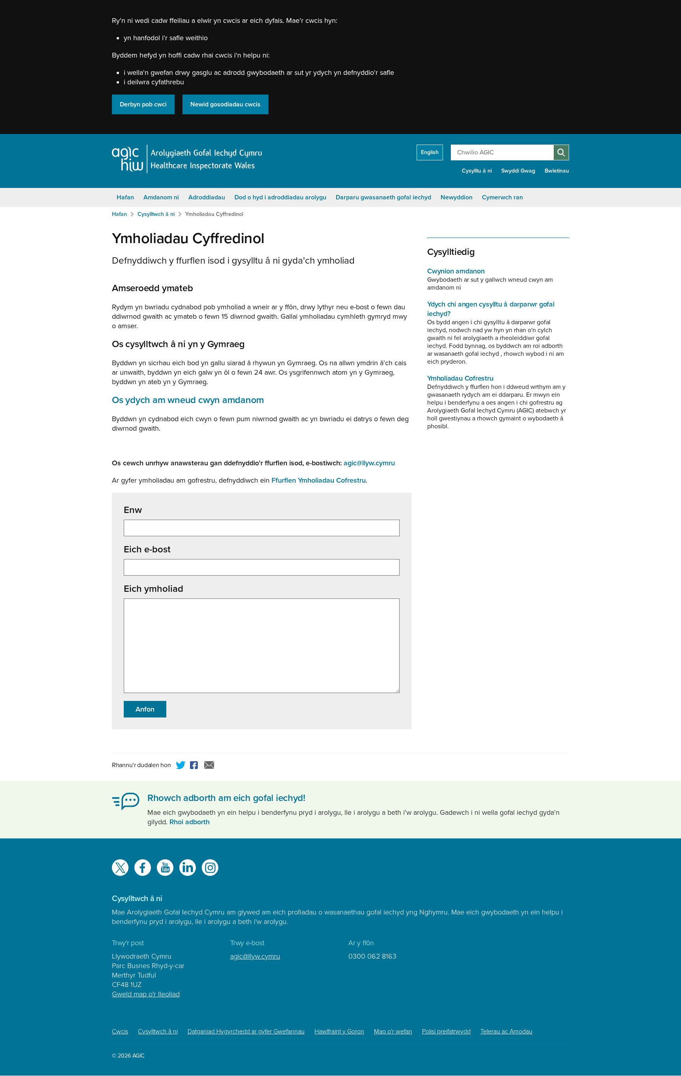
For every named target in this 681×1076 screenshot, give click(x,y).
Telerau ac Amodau (506, 1031)
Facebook (195, 766)
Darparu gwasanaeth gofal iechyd (383, 197)
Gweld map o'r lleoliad (146, 994)
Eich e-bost (147, 549)
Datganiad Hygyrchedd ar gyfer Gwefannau (246, 1031)
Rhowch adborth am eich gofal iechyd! (226, 798)
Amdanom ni (161, 197)
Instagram (210, 867)
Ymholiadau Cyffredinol (214, 214)
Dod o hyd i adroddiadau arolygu (280, 197)
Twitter (181, 766)
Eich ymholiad (153, 589)
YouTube (165, 867)
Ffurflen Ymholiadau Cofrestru (319, 480)
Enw (133, 510)
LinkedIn (187, 867)
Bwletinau (557, 170)
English (430, 152)
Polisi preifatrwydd (446, 1031)
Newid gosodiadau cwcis (225, 104)
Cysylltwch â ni (156, 214)
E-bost (209, 766)
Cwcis (120, 1031)
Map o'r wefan (393, 1031)
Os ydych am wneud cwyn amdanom (188, 400)
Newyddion (457, 197)
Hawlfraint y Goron (339, 1031)
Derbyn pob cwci (143, 104)
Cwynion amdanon (456, 271)
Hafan (125, 197)
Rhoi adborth (189, 822)
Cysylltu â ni (477, 170)
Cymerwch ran (502, 197)
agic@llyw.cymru (255, 956)
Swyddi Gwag (518, 170)
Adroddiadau (206, 197)
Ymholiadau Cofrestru (460, 378)
